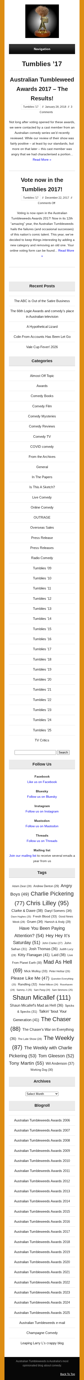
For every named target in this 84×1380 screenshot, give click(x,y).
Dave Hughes (21, 916)
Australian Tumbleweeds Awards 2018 (42, 1242)
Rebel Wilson (48, 984)
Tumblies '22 (42, 700)
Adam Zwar (22, 886)
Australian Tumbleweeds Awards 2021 (42, 1272)
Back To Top (67, 1374)
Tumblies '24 (42, 720)
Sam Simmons (62, 990)
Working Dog (41, 1069)
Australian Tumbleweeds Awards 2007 (42, 1130)
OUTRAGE (42, 517)
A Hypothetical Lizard (42, 326)
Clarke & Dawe (27, 911)
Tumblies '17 (31, 106)
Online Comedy (42, 507)
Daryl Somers (58, 911)
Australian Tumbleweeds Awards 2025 (42, 1313)
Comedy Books (42, 396)
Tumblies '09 (42, 568)
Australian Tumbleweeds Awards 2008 (42, 1140)
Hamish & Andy (58, 922)
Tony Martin (26, 1063)
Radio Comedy (42, 558)
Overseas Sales (42, 527)
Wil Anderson (60, 1063)
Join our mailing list (22, 855)
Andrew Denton (46, 886)
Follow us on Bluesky (42, 796)
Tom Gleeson (56, 1055)
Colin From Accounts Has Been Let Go (42, 337)
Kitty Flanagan (34, 955)
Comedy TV (42, 436)
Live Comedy (42, 497)
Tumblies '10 (42, 578)
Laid (59, 955)
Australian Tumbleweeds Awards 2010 (42, 1161)
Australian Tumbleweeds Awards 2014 (42, 1201)
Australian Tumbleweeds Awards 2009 (42, 1151)
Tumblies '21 (42, 689)
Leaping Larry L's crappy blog (42, 1343)
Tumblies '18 (42, 659)
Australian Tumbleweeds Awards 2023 (42, 1292)
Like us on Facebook (42, 782)
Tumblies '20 (42, 679)
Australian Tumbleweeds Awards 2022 (42, 1282)
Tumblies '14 (42, 619)
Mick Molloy (35, 971)
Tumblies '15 (42, 629)
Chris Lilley (47, 903)
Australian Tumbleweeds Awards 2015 (42, 1211)
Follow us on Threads (42, 841)
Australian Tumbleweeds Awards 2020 (42, 1262)
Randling (27, 984)
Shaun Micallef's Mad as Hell (36, 1005)
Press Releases (42, 548)
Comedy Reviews (42, 426)
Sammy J (24, 990)
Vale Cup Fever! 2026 (42, 347)
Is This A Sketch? (42, 487)
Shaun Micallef (42, 997)
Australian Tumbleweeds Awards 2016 (42, 1221)
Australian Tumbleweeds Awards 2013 (42, 1191)
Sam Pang (42, 990)
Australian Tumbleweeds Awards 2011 (42, 1171)
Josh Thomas (43, 949)
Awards (42, 386)
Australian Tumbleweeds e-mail (42, 1323)
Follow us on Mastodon (42, 826)
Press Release (42, 538)
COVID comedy (42, 446)
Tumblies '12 (42, 598)
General (42, 467)
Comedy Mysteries (42, 416)
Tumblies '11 (42, 588)
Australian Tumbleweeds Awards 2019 (42, 1252)
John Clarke (52, 943)
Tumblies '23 (42, 710)
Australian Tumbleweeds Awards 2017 (42, 1231)
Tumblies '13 (42, 608)
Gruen (35, 922)
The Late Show (30, 1039)
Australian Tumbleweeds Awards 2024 (42, 1302)
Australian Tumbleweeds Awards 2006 (42, 1120)
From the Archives (42, 457)
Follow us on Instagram (42, 811)
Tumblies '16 (42, 639)
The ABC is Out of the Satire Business (42, 301)
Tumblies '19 (42, 669)
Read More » (42, 159)
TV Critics (42, 740)
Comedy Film (42, 406)
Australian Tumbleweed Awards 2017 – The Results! (42, 88)
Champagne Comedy (42, 1333)
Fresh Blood (45, 916)
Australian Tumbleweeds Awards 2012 (42, 1181)
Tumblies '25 (42, 730)
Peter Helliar (59, 971)
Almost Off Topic (42, 376)
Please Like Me (30, 978)
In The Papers (42, 477)
